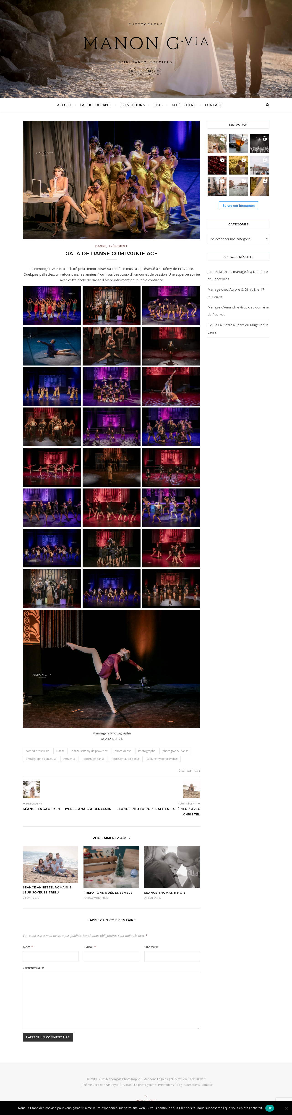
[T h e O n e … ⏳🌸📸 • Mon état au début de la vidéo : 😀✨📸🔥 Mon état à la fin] (238, 165)
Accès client (184, 105)
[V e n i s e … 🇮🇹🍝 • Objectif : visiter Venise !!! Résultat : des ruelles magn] (238, 186)
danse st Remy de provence (89, 751)
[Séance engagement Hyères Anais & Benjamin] (31, 789)
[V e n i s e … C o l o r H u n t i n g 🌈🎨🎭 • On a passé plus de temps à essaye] (238, 143)
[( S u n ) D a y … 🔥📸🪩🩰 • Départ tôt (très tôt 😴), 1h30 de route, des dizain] (217, 165)
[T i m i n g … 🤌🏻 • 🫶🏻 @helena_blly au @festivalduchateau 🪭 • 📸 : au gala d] (259, 143)
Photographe (146, 751)
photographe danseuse (41, 759)
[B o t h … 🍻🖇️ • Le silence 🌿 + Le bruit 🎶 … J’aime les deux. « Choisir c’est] (217, 143)
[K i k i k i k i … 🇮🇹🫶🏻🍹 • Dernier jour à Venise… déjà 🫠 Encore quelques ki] (259, 165)
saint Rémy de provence (162, 759)
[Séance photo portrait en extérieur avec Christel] (191, 789)
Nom (28, 947)
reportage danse (93, 759)
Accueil (64, 105)
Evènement (118, 246)
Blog (158, 105)
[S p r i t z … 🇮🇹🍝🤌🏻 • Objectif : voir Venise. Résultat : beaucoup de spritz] (217, 186)
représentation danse (126, 759)
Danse (100, 246)
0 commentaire (189, 770)
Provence (69, 759)
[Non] (286, 1108)
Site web (151, 947)
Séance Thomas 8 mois (165, 892)
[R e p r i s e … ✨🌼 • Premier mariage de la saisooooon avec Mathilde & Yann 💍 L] (259, 186)
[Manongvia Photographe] (146, 43)
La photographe (96, 105)
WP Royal (111, 1085)
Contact (213, 105)
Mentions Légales (155, 1079)
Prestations (132, 105)
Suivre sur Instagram (238, 205)
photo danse (123, 751)
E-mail (90, 947)
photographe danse (175, 751)
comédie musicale (37, 751)
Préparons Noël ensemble (108, 892)
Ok (270, 1108)
